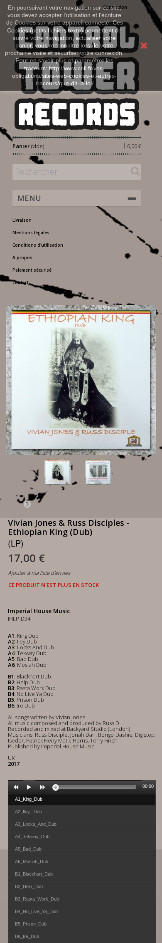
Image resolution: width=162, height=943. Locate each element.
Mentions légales (30, 232)
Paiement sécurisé (32, 270)
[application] (82, 787)
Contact (20, 282)
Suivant (27, 504)
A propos (22, 257)
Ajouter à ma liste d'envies (39, 573)
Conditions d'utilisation (37, 245)
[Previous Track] (15, 787)
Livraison (22, 220)
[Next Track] (42, 787)
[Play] (29, 787)
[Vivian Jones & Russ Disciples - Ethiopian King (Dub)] (63, 472)
